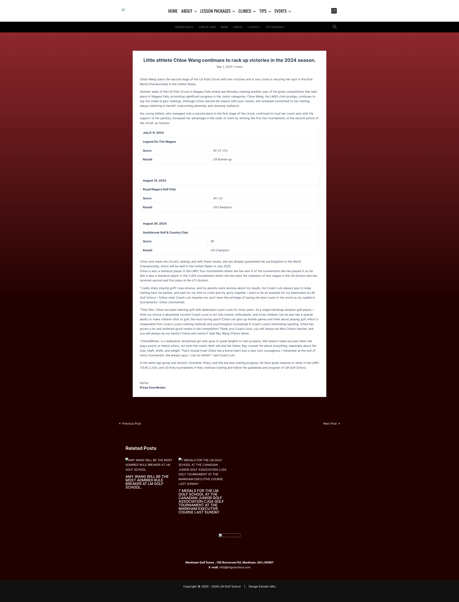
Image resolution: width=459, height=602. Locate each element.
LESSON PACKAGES (215, 11)
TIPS (263, 11)
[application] (194, 11)
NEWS (224, 26)
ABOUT (186, 11)
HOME (173, 11)
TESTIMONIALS (274, 26)
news (239, 66)
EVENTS (281, 11)
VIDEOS (238, 26)
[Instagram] (334, 11)
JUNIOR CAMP (207, 26)
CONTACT (254, 26)
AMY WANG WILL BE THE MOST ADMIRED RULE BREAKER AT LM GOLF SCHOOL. (147, 481)
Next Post (331, 423)
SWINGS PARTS (184, 26)
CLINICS (244, 11)
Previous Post (130, 423)
